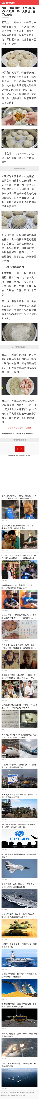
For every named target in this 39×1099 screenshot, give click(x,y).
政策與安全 (11, 1095)
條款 (17, 1095)
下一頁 (19, 449)
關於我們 (4, 1095)
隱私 (20, 1095)
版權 (24, 1095)
